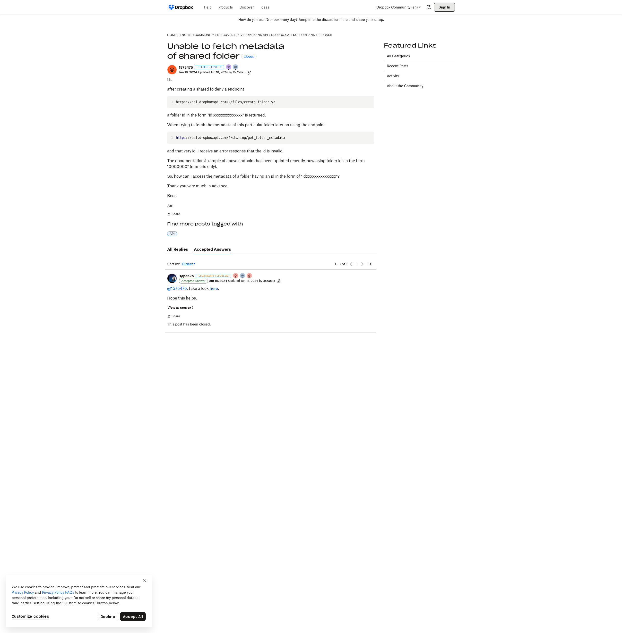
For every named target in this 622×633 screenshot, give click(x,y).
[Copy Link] (249, 72)
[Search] (429, 7)
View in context (180, 307)
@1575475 (177, 288)
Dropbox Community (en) (397, 7)
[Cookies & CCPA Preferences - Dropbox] (79, 601)
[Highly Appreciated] (249, 276)
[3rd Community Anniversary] (229, 67)
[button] (172, 70)
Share (173, 214)
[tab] (177, 249)
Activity (393, 76)
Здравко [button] (186, 276)
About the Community (405, 86)
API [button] (172, 233)
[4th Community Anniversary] (236, 276)
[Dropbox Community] (181, 7)
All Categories (398, 56)
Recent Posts (397, 66)
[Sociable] (243, 276)
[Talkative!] (236, 67)
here (344, 19)
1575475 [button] (186, 67)
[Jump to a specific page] (370, 264)
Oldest (187, 264)
